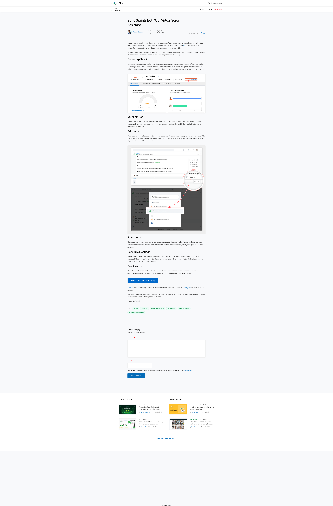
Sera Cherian (195, 427)
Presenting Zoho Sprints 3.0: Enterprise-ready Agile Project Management (149, 408)
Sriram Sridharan (145, 412)
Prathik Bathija (138, 32)
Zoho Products (217, 3)
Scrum (185, 45)
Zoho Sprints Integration (136, 312)
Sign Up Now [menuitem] (218, 9)
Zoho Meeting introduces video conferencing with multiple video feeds (201, 423)
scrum (136, 308)
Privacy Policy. (188, 370)
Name (129, 361)
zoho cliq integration (157, 308)
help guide (187, 288)
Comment (130, 338)
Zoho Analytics (193, 405)
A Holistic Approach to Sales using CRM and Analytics (201, 408)
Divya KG (143, 427)
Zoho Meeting (193, 419)
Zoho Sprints (171, 308)
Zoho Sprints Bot (184, 308)
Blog (121, 3)
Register (130, 288)
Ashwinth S (194, 412)
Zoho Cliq (144, 308)
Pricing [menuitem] (209, 9)
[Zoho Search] (209, 3)
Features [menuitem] (201, 9)
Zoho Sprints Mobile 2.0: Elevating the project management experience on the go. (151, 423)
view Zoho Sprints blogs (166, 438)
